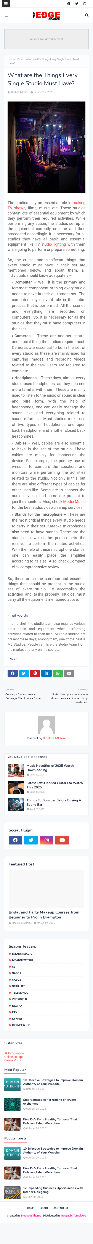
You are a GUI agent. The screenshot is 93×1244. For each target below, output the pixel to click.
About (44, 1208)
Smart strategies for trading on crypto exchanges (49, 1102)
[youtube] (62, 840)
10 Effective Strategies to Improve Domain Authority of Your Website (53, 1082)
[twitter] (76, 3)
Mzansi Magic (22, 953)
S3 (13, 966)
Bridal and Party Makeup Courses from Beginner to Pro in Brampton (44, 915)
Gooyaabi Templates (73, 1215)
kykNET (17, 1018)
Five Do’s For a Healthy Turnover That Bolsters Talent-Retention (50, 1121)
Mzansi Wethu (22, 960)
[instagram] (84, 3)
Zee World (19, 999)
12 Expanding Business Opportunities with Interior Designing (53, 1190)
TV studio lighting (50, 244)
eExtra (17, 1005)
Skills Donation (14, 1053)
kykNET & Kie (21, 1025)
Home (11, 59)
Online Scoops (13, 1057)
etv (14, 1012)
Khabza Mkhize (19, 92)
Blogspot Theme (31, 1215)
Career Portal (13, 1060)
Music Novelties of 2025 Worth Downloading (50, 768)
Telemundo (20, 992)
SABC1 (16, 973)
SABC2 (16, 979)
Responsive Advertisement (46, 39)
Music (20, 59)
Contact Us (60, 1208)
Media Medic (74, 501)
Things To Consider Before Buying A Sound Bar (54, 802)
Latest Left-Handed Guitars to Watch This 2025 (55, 785)
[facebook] (68, 3)
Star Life (18, 986)
